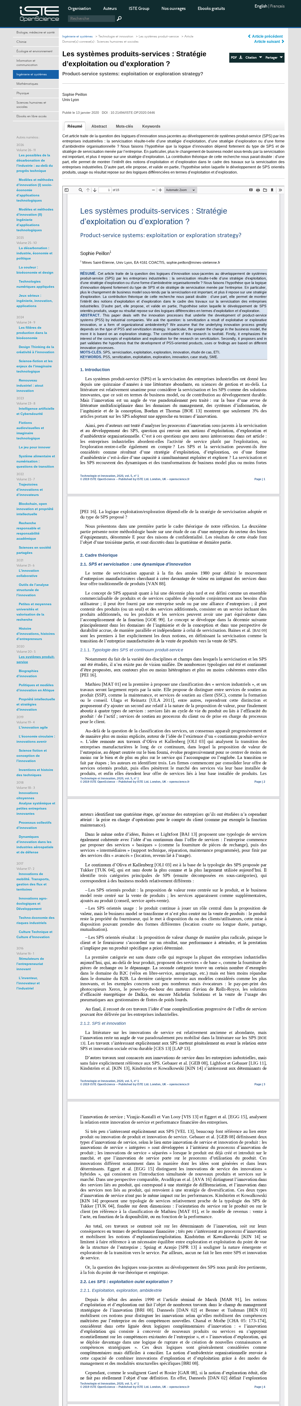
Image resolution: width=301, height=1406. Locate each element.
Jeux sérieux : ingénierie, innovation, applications (34, 301)
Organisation (79, 8)
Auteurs (110, 8)
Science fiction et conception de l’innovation (31, 756)
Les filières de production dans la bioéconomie (31, 333)
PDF (235, 58)
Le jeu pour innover (34, 447)
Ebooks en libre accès (31, 116)
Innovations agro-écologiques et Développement (32, 903)
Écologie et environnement (34, 51)
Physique (22, 93)
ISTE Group (139, 8)
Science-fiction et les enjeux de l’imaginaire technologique (34, 366)
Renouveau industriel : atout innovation (29, 385)
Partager (272, 58)
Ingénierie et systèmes (31, 74)
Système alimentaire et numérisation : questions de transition (35, 461)
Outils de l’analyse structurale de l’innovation (32, 590)
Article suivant (267, 42)
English (261, 6)
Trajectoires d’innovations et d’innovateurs (29, 489)
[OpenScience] (39, 13)
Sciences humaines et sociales (31, 104)
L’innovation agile (33, 727)
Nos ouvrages (174, 8)
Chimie (21, 42)
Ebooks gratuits (211, 8)
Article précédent (267, 36)
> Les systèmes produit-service (156, 36)
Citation (252, 58)
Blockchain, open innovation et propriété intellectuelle (34, 509)
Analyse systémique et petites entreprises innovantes (35, 808)
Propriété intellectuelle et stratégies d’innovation (35, 704)
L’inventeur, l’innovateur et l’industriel (28, 983)
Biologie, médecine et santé (35, 32)
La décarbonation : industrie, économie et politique (34, 253)
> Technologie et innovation (113, 36)
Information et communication (26, 62)
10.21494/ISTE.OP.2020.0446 (133, 112)
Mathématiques (27, 83)
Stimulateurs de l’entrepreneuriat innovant (30, 964)
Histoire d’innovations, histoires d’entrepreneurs (35, 634)
